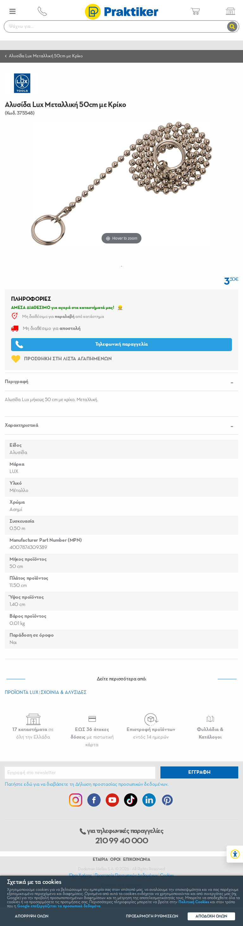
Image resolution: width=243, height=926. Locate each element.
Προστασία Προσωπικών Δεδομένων (126, 875)
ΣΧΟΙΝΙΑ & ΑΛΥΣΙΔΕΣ (63, 692)
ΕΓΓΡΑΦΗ (199, 772)
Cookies (167, 875)
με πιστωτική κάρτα (92, 737)
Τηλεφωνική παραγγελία (121, 344)
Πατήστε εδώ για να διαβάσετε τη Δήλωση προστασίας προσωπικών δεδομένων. (86, 784)
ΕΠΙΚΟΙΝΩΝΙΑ (136, 859)
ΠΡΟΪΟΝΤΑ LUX (22, 692)
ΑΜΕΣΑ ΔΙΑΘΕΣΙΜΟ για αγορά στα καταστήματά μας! (62, 308)
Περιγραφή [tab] (16, 381)
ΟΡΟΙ (115, 859)
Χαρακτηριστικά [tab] (21, 425)
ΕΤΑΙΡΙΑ (100, 859)
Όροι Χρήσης (80, 875)
